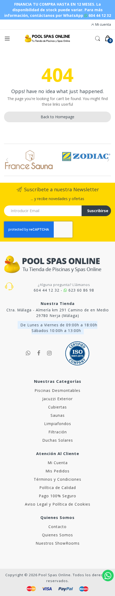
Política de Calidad (57, 487)
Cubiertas (57, 407)
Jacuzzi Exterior (57, 398)
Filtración (57, 431)
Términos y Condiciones (57, 479)
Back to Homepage (57, 116)
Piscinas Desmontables (57, 390)
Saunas (58, 415)
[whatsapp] (28, 353)
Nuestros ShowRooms (58, 543)
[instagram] (49, 353)
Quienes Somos (57, 534)
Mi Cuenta (58, 462)
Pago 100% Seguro (57, 495)
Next (108, 160)
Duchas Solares (57, 440)
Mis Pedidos (57, 470)
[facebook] (38, 353)
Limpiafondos (57, 423)
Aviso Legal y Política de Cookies (57, 504)
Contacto (57, 526)
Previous (7, 160)
